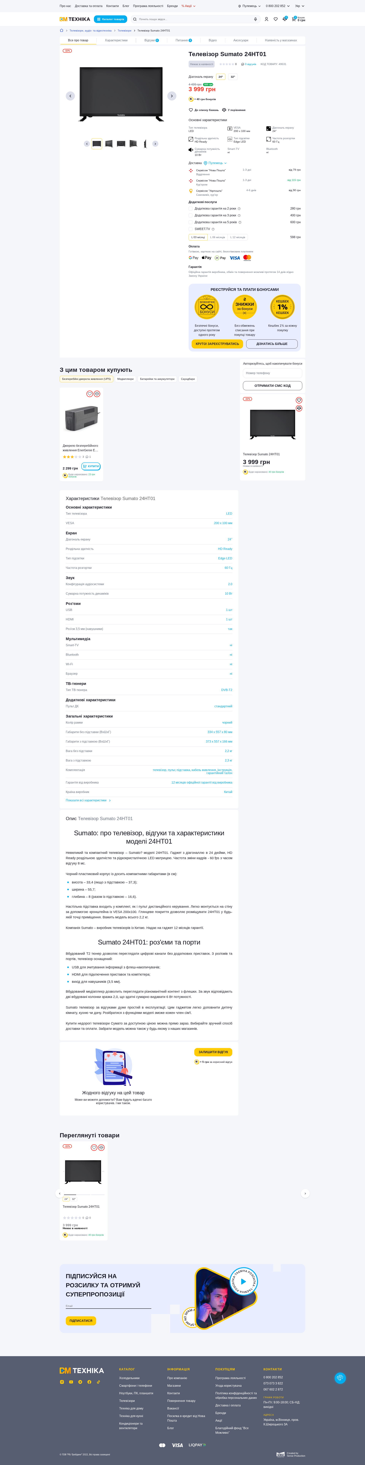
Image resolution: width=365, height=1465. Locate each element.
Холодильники (129, 1378)
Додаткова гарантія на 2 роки (215, 208)
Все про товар (78, 40)
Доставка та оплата (88, 6)
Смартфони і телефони (135, 1385)
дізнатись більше (272, 343)
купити (93, 466)
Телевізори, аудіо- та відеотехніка (91, 30)
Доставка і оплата (228, 1405)
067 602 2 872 (273, 1389)
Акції (218, 1420)
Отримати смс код (273, 386)
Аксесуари (240, 40)
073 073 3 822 (273, 1383)
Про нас (65, 6)
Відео (213, 40)
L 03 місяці (198, 237)
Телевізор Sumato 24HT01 (81, 1206)
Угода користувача (228, 1385)
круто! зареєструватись (217, 343)
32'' (233, 76)
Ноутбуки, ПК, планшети (136, 1393)
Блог (126, 6)
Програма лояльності (148, 6)
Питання (183, 40)
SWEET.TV (202, 229)
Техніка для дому (131, 1408)
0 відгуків (250, 64)
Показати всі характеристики (86, 800)
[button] (87, 144)
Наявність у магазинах (281, 40)
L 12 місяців (237, 237)
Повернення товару (181, 1400)
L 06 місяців (217, 237)
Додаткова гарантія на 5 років (216, 222)
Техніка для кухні (131, 1416)
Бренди (172, 6)
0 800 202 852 (275, 6)
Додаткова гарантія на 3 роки (215, 215)
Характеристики (116, 40)
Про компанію (177, 1378)
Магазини (174, 1385)
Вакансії (173, 1408)
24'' (66, 1199)
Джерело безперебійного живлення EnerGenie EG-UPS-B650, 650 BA (80, 448)
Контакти (112, 6)
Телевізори (124, 30)
